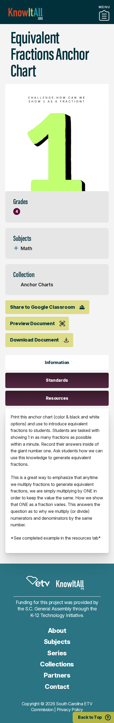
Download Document (34, 340)
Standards (57, 380)
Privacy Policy (70, 709)
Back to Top (90, 717)
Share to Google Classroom (42, 307)
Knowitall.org (25, 14)
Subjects (57, 642)
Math (26, 248)
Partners (57, 22)
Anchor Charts (37, 284)
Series (57, 653)
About (57, 630)
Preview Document (32, 323)
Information (57, 362)
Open (16, 248)
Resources (57, 398)
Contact (57, 686)
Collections (57, 664)
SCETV (38, 581)
